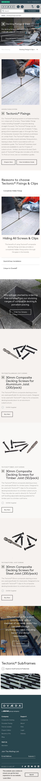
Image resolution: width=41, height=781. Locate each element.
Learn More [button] (7, 778)
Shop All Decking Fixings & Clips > (16, 38)
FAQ (21, 727)
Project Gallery (6, 730)
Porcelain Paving (7, 723)
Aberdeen (5, 745)
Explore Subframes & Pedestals (17, 669)
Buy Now (7, 597)
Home (3, 15)
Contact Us (24, 720)
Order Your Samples (20, 312)
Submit (31, 756)
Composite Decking (8, 720)
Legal (22, 730)
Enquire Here (8, 162)
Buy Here (7, 414)
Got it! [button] (32, 774)
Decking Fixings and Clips (14, 15)
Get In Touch (20, 643)
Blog (3, 737)
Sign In (29, 1)
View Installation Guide (26, 162)
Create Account (35, 1)
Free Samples (32, 11)
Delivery (23, 733)
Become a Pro (6, 733)
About (22, 723)
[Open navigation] (38, 6)
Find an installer (7, 727)
